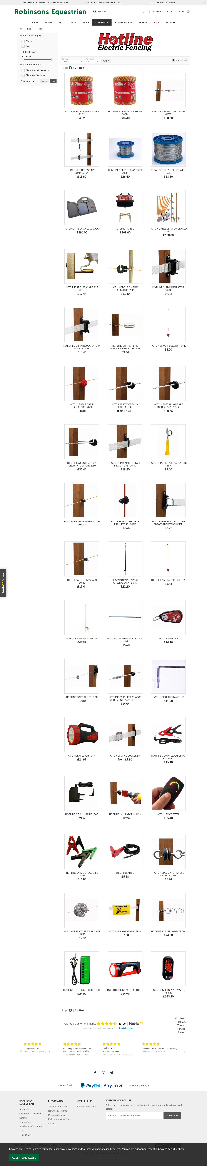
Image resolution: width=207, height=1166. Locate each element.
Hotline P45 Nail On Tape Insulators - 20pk (125, 464)
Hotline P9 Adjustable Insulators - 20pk (125, 523)
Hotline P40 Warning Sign (125, 931)
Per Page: (90, 59)
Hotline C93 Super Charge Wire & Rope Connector (125, 698)
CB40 (129, 769)
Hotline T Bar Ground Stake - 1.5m (125, 640)
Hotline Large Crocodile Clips (82, 874)
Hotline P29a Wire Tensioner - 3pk (81, 932)
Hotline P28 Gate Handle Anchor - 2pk (168, 874)
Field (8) (29, 41)
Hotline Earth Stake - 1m (168, 697)
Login (22, 1130)
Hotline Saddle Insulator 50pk (81, 581)
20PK (125, 417)
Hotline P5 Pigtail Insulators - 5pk (168, 464)
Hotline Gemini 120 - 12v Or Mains (168, 991)
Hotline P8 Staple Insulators (81, 521)
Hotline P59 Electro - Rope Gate (168, 113)
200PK (133, 417)
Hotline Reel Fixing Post (81, 638)
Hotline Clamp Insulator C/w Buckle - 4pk (81, 347)
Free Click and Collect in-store (103, 2)
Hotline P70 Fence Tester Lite (82, 989)
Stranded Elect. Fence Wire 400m (168, 171)
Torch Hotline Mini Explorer (125, 989)
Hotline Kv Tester (168, 814)
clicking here (177, 1148)
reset (44, 81)
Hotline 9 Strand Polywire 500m (125, 113)
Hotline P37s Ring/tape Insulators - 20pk (168, 405)
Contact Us (25, 1122)
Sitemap (52, 1123)
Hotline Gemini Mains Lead (81, 814)
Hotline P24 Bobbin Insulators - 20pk (82, 405)
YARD (86, 22)
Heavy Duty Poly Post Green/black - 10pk (125, 581)
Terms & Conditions (58, 1106)
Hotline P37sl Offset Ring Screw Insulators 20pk (81, 464)
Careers (23, 1117)
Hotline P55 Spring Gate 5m (168, 931)
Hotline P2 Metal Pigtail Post (168, 580)
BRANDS (170, 22)
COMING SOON (123, 22)
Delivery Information (59, 1119)
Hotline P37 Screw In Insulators (125, 405)
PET (61, 22)
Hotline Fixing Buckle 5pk (125, 755)
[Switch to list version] (182, 60)
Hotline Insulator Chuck (125, 814)
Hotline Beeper (168, 638)
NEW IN (143, 22)
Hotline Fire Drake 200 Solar (82, 228)
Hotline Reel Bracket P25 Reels (82, 288)
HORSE (48, 22)
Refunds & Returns (57, 1110)
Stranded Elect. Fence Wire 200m (125, 171)
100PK (115, 417)
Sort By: (65, 59)
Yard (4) (29, 46)
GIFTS (73, 22)
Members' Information (30, 1126)
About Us (24, 1109)
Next (81, 67)
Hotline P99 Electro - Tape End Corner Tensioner (168, 523)
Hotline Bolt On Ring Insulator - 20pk (125, 288)
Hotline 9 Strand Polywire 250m (82, 113)
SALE (156, 22)
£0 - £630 (26, 56)
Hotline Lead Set (125, 872)
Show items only (37, 70)
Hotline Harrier (125, 228)
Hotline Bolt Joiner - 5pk (82, 697)
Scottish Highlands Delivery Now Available (44, 2)
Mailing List (25, 1134)
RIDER (35, 22)
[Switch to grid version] (173, 60)
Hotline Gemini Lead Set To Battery (168, 757)
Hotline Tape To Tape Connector (81, 171)
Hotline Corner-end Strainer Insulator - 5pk (125, 347)
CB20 (120, 769)
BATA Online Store (86, 1106)
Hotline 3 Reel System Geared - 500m (168, 230)
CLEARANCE (101, 22)
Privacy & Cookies (57, 1115)
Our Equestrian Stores (162, 2)
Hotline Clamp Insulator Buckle (168, 288)
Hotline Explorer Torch (82, 755)
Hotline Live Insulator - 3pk (168, 345)
